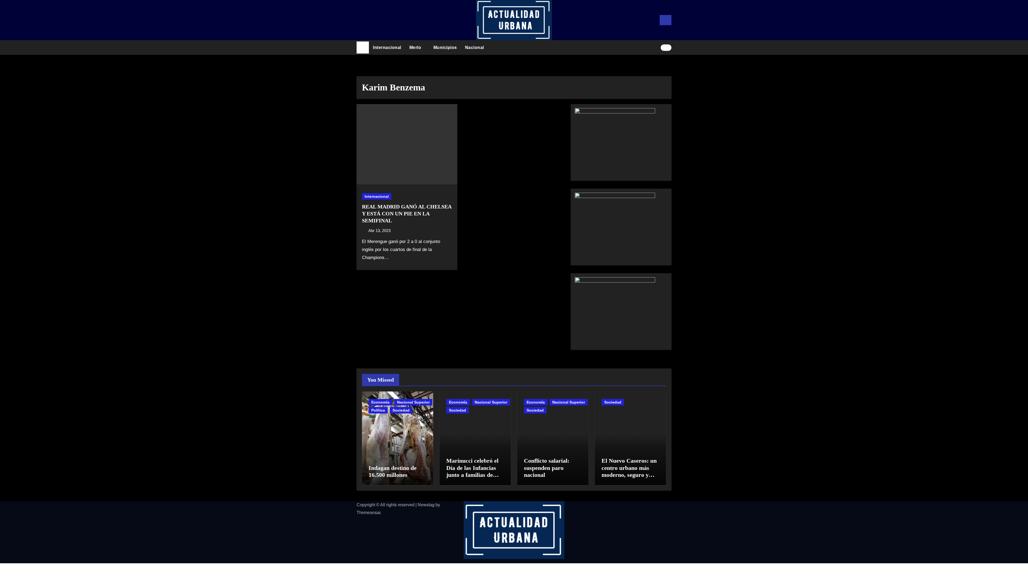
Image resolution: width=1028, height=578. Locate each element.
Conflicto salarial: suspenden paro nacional (546, 467)
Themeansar (368, 512)
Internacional (387, 47)
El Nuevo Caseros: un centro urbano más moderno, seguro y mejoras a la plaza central (629, 474)
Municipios (445, 47)
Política (378, 410)
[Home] (363, 47)
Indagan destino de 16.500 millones (393, 471)
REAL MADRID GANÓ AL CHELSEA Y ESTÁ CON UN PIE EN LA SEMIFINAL (406, 213)
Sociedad (401, 410)
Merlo (415, 47)
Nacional (475, 47)
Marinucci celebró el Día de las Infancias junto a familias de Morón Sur (472, 471)
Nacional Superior (413, 402)
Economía (380, 402)
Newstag (426, 505)
